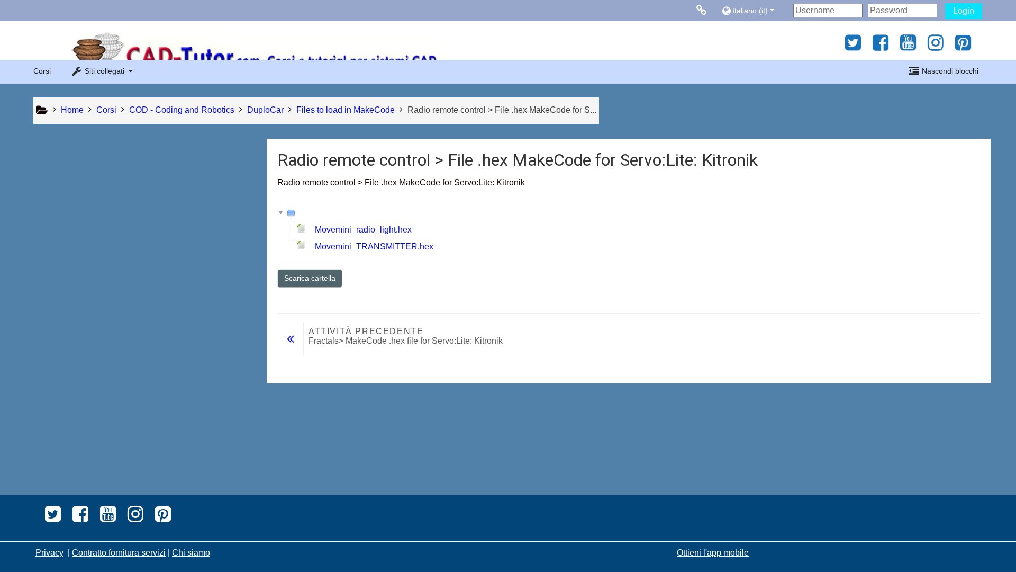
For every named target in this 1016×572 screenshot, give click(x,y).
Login (963, 10)
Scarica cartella (309, 278)
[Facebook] (880, 46)
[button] (755, 10)
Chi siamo (191, 552)
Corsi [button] (42, 71)
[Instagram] (935, 46)
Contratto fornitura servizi (119, 552)
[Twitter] (850, 46)
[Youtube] (908, 46)
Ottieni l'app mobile (713, 552)
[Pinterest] (966, 46)
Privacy (49, 552)
